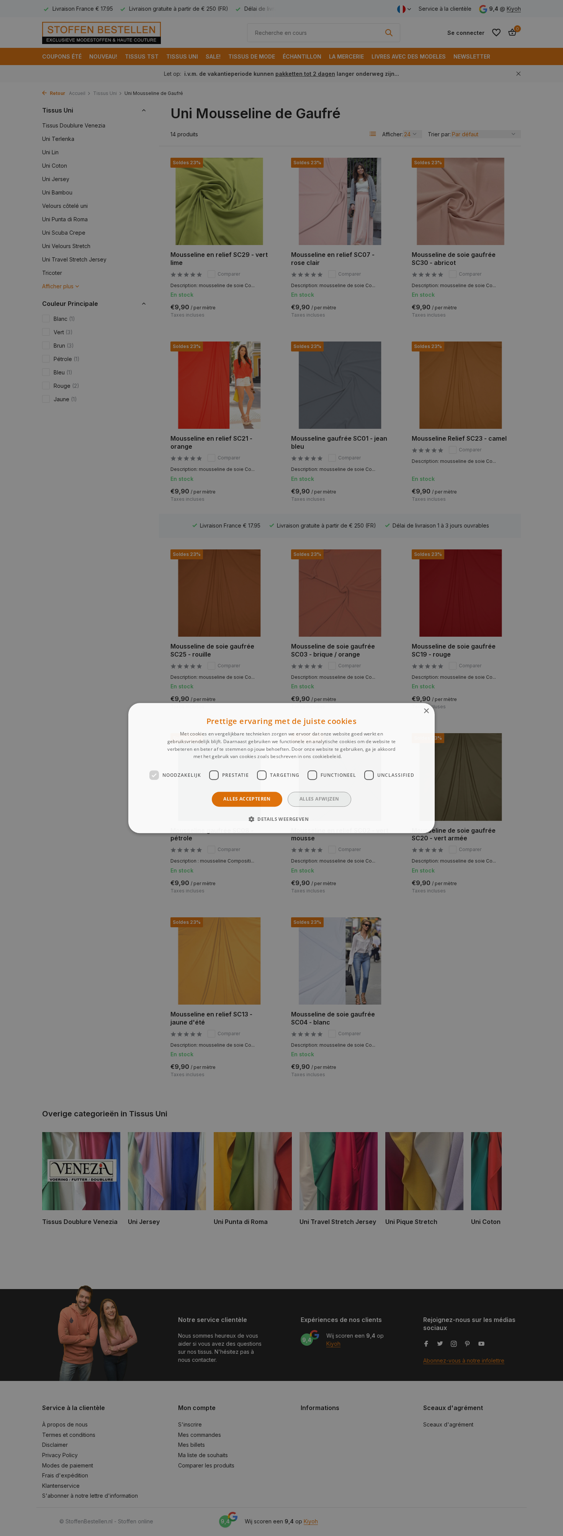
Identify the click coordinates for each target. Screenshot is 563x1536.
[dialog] (281, 768)
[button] (281, 819)
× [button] (426, 711)
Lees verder (356, 756)
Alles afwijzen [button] (319, 799)
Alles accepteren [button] (246, 799)
